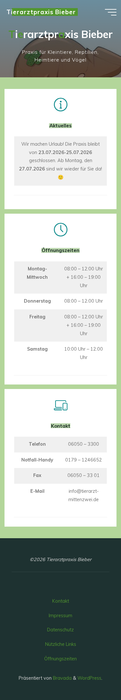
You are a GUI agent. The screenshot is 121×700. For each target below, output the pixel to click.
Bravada (62, 678)
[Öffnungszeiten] (60, 230)
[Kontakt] (60, 405)
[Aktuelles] (60, 105)
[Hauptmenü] (110, 12)
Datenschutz (60, 630)
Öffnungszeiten (60, 659)
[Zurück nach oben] (95, 674)
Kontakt (60, 601)
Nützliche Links (60, 644)
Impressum (60, 615)
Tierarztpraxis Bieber (41, 12)
